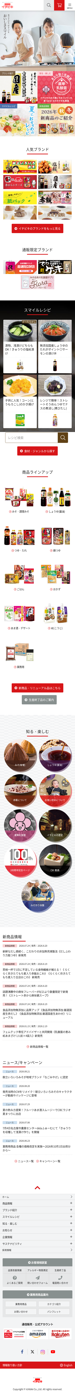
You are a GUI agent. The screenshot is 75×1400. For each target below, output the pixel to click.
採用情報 (6, 1250)
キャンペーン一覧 (49, 1161)
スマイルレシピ (11, 1216)
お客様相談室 (39, 1262)
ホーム (5, 1196)
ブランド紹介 (9, 1210)
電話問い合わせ (60, 1282)
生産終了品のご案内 (41, 700)
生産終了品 (60, 1270)
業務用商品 (21, 1304)
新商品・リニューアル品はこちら (40, 688)
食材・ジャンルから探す (39, 451)
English (67, 1365)
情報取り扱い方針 (12, 1365)
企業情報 (7, 1237)
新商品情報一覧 (39, 1046)
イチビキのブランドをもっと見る (40, 228)
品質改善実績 (15, 1270)
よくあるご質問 (15, 1282)
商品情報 (7, 1203)
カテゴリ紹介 (54, 1304)
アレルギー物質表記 (37, 1270)
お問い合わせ (21, 1311)
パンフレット (54, 1311)
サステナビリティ (12, 1243)
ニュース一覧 (26, 1161)
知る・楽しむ (9, 1223)
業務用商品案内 (38, 1294)
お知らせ (7, 1230)
